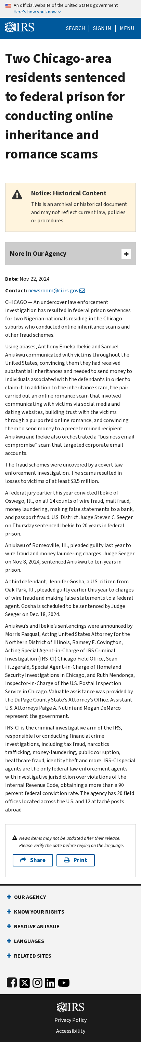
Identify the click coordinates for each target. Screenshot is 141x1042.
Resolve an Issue (37, 926)
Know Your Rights (39, 911)
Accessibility (70, 1031)
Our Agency (30, 897)
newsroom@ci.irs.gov (53, 290)
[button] (102, 28)
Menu (127, 28)
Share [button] (38, 860)
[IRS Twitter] (25, 981)
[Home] (19, 26)
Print (80, 860)
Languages (29, 941)
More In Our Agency (38, 253)
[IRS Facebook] (12, 981)
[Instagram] (37, 981)
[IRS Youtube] (64, 981)
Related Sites (32, 955)
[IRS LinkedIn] (50, 981)
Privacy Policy (70, 1020)
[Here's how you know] (70, 9)
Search (75, 28)
